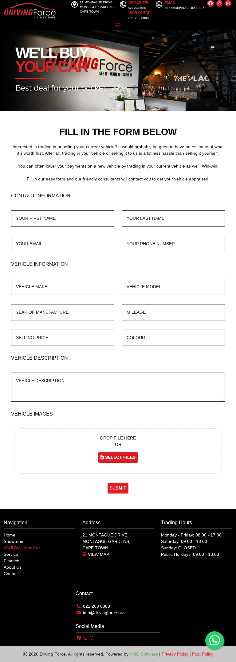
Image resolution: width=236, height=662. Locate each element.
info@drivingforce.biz (103, 612)
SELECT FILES (120, 457)
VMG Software (144, 654)
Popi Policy (202, 654)
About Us (13, 567)
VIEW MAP (98, 554)
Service (11, 554)
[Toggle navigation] (118, 25)
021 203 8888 (96, 606)
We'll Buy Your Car (22, 547)
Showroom (14, 541)
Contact (11, 573)
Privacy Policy (175, 654)
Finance (11, 560)
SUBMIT (118, 488)
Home (9, 534)
